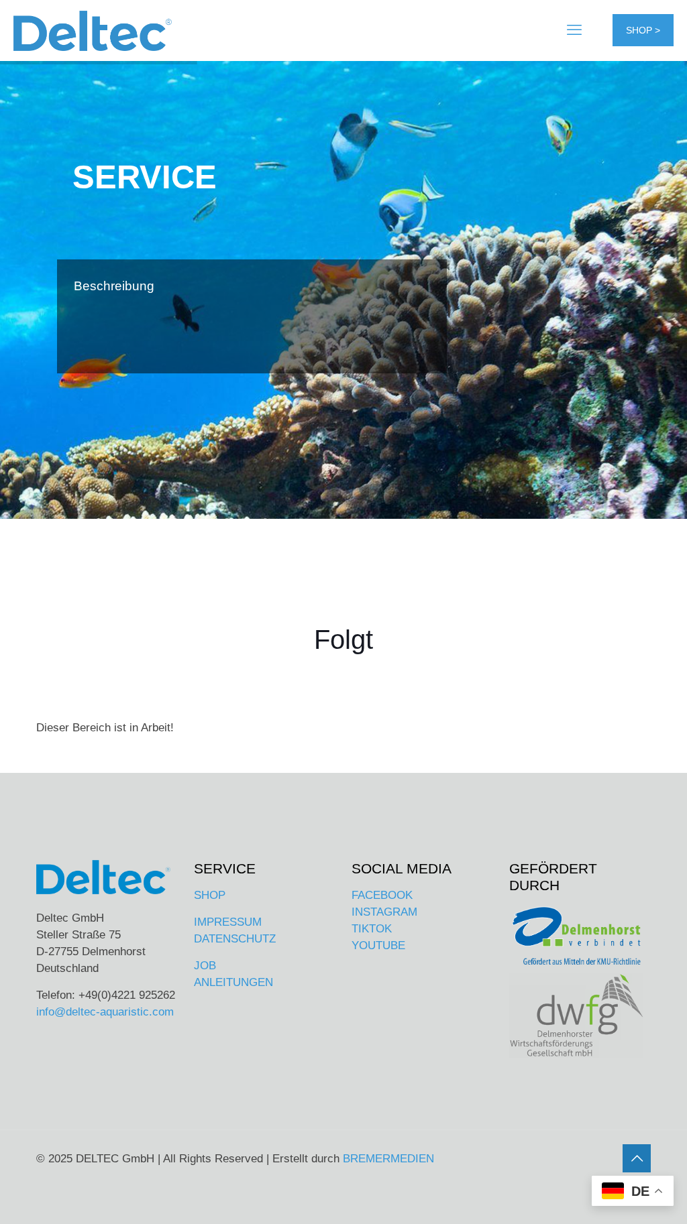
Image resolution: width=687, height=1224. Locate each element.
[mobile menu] (574, 30)
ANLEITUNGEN (233, 982)
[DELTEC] (92, 30)
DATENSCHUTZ (235, 938)
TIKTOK (372, 928)
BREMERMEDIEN (388, 1158)
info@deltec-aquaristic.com (105, 1011)
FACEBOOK (382, 895)
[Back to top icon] (637, 1158)
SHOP (209, 895)
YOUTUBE (378, 945)
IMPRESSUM (228, 922)
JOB (205, 965)
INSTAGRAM (384, 912)
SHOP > (643, 30)
